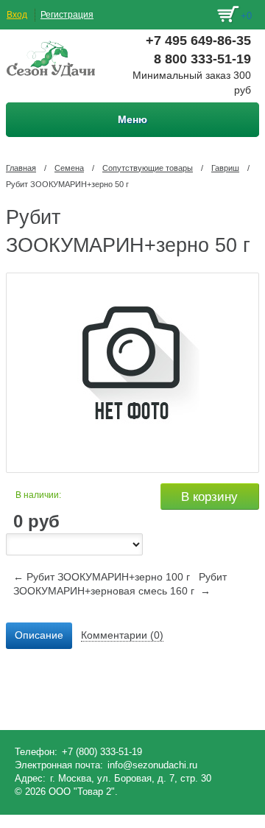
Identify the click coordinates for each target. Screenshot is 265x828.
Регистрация (66, 15)
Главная (21, 168)
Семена (69, 168)
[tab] (39, 635)
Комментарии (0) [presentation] (122, 635)
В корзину (209, 497)
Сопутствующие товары (147, 168)
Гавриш (225, 168)
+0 (246, 15)
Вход (17, 15)
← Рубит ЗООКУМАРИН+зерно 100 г (101, 577)
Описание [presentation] (39, 635)
